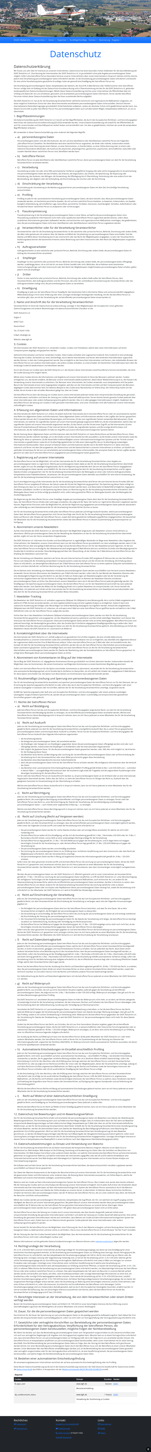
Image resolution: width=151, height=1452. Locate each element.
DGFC (115, 1384)
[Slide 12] (83, 34)
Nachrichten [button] (40, 40)
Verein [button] (51, 40)
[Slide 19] (111, 34)
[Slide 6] (59, 34)
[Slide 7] (63, 34)
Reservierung (104, 40)
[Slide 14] (91, 34)
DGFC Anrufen (64, 1433)
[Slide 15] (95, 34)
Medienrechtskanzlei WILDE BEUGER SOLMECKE (82, 1369)
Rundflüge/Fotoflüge (78, 40)
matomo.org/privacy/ (104, 1241)
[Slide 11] (79, 34)
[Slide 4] (51, 34)
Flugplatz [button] (116, 40)
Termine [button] (92, 40)
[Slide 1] (39, 34)
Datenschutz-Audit (24, 1369)
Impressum (21, 1424)
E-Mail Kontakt (64, 1428)
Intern (103, 1433)
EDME (102, 1428)
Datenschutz (22, 1428)
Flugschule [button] (62, 40)
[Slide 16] (99, 34)
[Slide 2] (43, 34)
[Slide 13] (87, 34)
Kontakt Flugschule (64, 1437)
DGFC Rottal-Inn (22, 39)
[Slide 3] (47, 34)
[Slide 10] (75, 34)
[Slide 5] (55, 34)
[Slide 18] (107, 34)
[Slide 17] (103, 34)
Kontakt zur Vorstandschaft (67, 1424)
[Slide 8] (67, 34)
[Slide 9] (71, 34)
